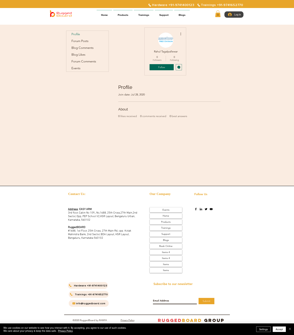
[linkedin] (201, 209)
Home (166, 215)
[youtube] (211, 209)
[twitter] (206, 209)
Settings (263, 329)
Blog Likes (78, 54)
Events (75, 68)
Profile (75, 34)
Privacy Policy (127, 320)
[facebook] (196, 209)
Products (166, 221)
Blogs (166, 240)
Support (165, 233)
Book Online (166, 246)
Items (166, 264)
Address (73, 209)
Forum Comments (83, 61)
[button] (164, 13)
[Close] (290, 329)
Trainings (166, 227)
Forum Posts (79, 41)
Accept (279, 329)
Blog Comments (82, 48)
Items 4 (166, 252)
